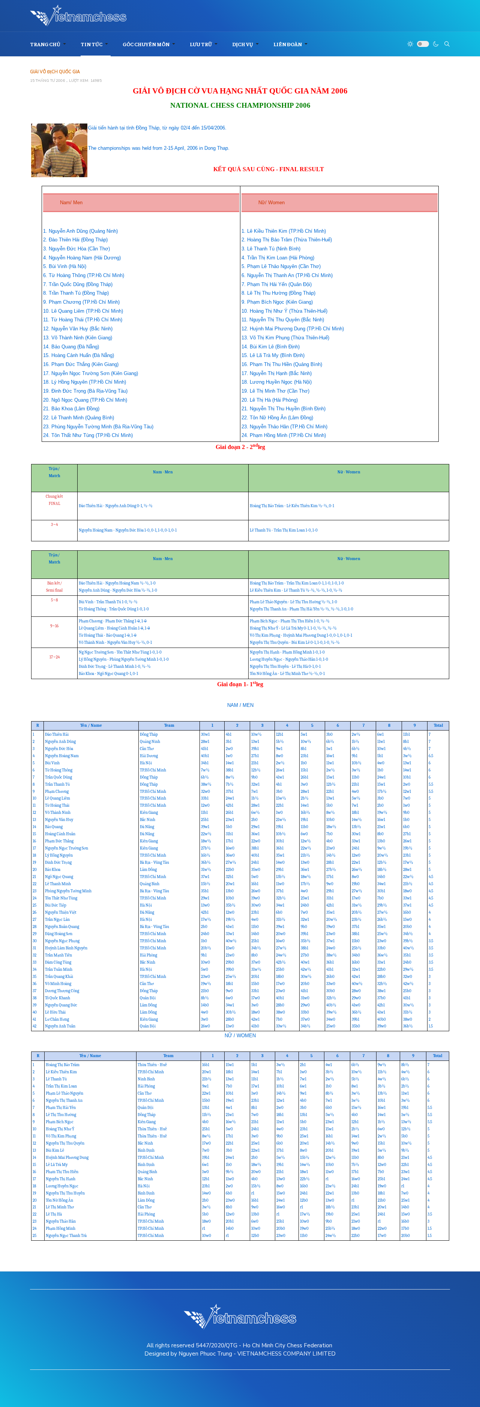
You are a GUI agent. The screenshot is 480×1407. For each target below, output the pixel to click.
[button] (49, 44)
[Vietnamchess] (78, 16)
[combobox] (447, 43)
